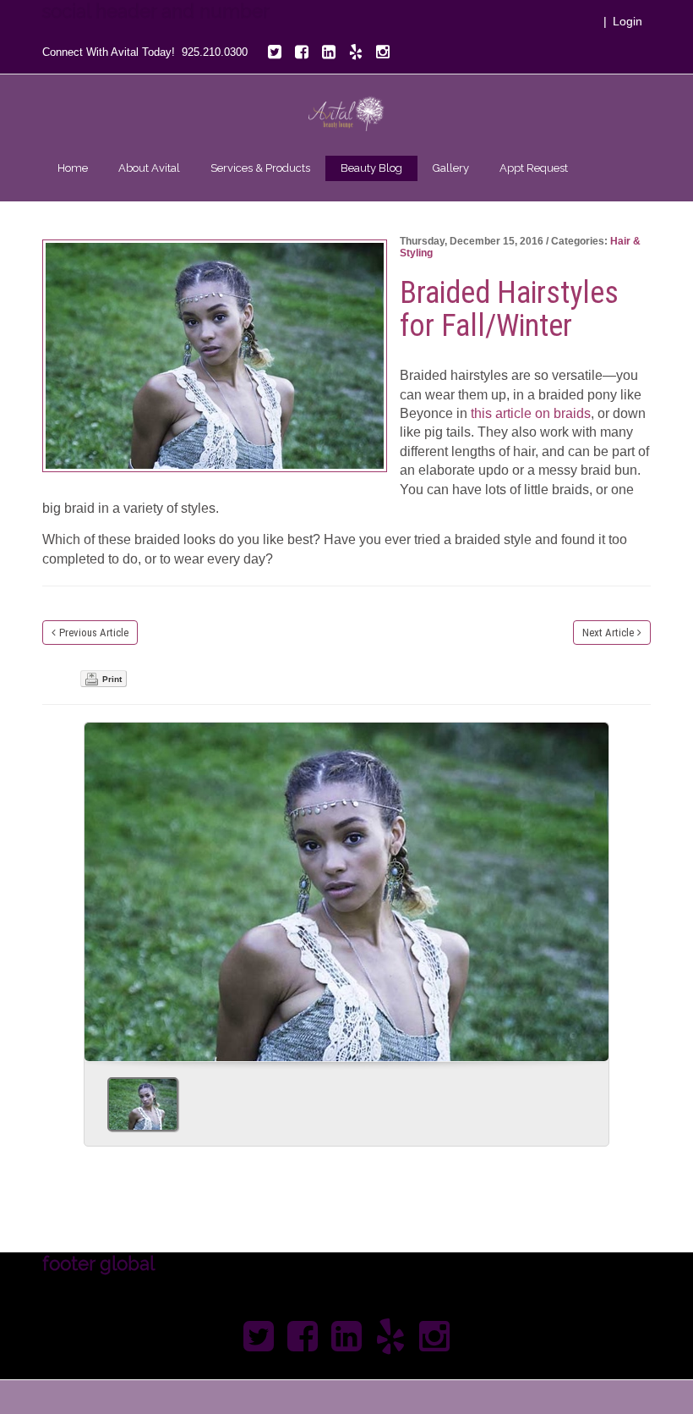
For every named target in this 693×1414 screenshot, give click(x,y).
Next (589, 886)
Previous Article (93, 632)
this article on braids (531, 413)
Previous (104, 886)
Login (627, 21)
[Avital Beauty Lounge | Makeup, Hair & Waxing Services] (346, 112)
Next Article (608, 632)
